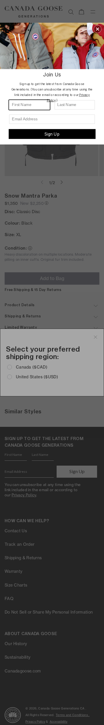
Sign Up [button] (52, 134)
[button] (97, 29)
